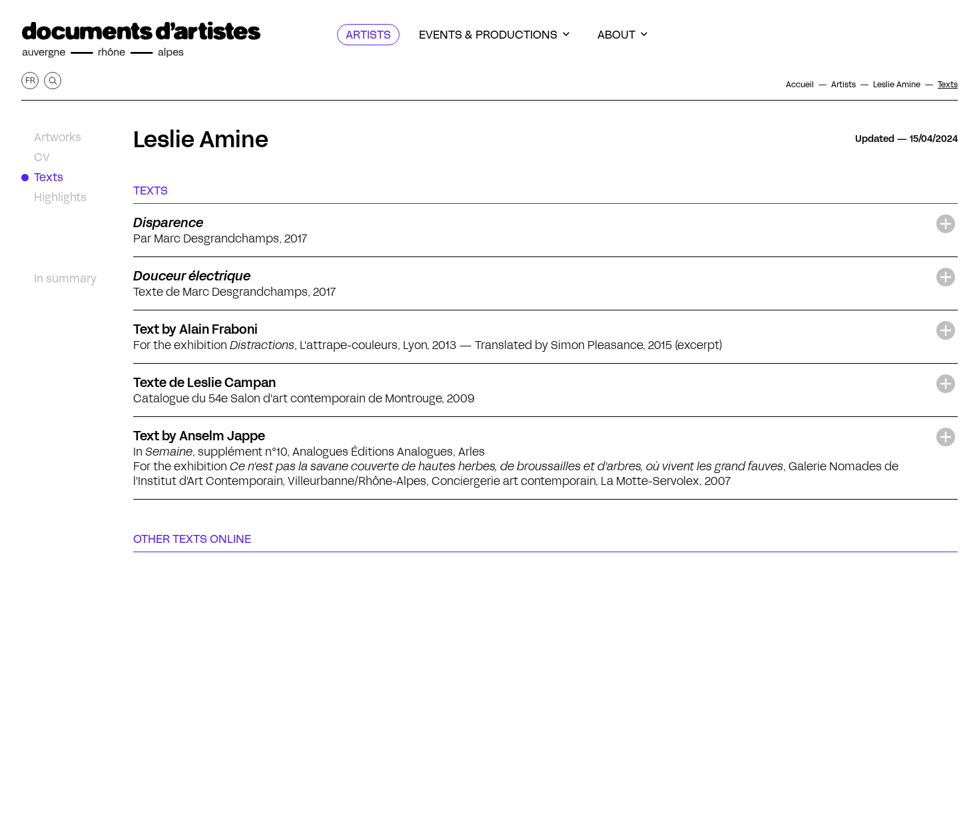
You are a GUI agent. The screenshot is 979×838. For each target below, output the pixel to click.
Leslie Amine (200, 139)
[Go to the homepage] (141, 40)
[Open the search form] (52, 80)
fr (30, 80)
